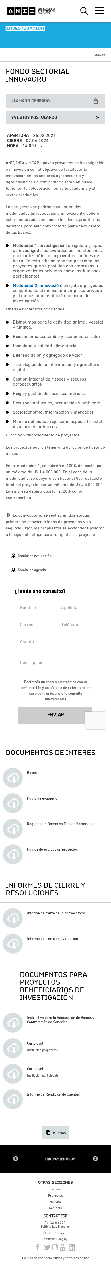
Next (95, 1159)
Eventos (55, 1189)
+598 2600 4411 (55, 1233)
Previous (15, 1159)
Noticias (55, 1202)
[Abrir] (99, 10)
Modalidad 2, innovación (37, 285)
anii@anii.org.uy (55, 1239)
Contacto (55, 1208)
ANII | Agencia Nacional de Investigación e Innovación (31, 11)
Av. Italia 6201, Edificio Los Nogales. (55, 1225)
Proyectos (55, 1195)
